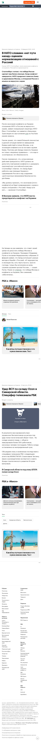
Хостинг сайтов (22, 659)
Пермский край (6, 649)
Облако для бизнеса (22, 649)
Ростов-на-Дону (6, 651)
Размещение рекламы (23, 637)
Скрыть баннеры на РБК (25, 606)
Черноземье (5, 658)
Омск (3, 630)
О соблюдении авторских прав (11, 730)
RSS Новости (24, 620)
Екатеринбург (6, 626)
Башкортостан (6, 633)
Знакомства (23, 665)
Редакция (23, 634)
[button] (13, 297)
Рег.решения (23, 662)
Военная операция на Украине (11, 49)
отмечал (18, 269)
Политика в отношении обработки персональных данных (19, 735)
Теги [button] (9, 314)
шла (26, 133)
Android (22, 692)
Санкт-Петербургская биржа (30, 723)
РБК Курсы (23, 676)
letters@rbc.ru (31, 718)
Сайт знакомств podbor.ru (23, 668)
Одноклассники (24, 595)
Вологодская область (5, 635)
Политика (5, 201)
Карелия (4, 663)
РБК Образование (5, 611)
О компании (23, 627)
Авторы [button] (4, 314)
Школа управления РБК (23, 680)
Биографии (5, 606)
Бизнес (4, 598)
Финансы (4, 604)
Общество (5, 595)
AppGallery (23, 694)
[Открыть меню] (37, 2)
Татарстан (4, 653)
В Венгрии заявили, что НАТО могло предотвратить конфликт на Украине (19, 197)
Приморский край (5, 668)
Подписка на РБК (25, 610)
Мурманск (4, 665)
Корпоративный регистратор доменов (23, 654)
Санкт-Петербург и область (5, 622)
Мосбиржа (18, 723)
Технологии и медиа (5, 600)
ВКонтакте (23, 592)
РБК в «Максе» (10, 281)
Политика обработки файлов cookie (12, 737)
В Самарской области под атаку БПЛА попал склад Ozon (19, 471)
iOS (21, 690)
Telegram (23, 597)
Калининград (5, 639)
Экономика (5, 593)
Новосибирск (5, 628)
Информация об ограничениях (11, 728)
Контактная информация (23, 631)
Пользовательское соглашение (11, 732)
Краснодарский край (6, 642)
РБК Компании (23, 673)
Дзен (21, 599)
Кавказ (3, 660)
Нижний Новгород (4, 645)
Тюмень (4, 656)
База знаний (5, 608)
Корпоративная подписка (24, 612)
